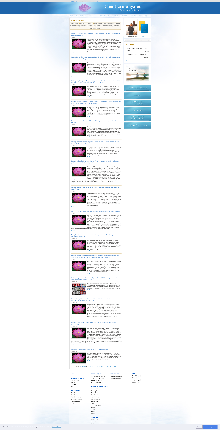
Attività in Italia (75, 393)
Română (130, 1)
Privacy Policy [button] (56, 427)
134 (102, 366)
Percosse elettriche (95, 28)
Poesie (92, 403)
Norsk (122, 1)
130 (93, 366)
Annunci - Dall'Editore (97, 382)
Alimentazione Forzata (86, 25)
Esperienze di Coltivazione (98, 376)
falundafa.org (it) (136, 376)
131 (95, 366)
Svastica (93, 413)
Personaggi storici (95, 391)
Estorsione (116, 25)
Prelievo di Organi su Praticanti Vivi (81, 26)
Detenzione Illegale (107, 25)
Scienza (93, 407)
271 (108, 366)
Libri (143, 36)
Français (85, 1)
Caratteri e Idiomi (95, 393)
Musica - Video (95, 401)
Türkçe (142, 1)
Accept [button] (210, 427)
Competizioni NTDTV (96, 405)
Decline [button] (199, 427)
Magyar (111, 1)
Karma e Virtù (94, 419)
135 (104, 366)
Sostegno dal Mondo (116, 376)
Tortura (82, 23)
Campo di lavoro (75, 23)
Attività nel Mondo (76, 397)
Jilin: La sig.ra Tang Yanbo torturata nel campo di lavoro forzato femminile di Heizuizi (96, 211)
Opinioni (93, 421)
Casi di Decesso (97, 25)
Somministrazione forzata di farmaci (100, 26)
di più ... (73, 52)
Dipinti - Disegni (95, 397)
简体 (73, 1)
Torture (73, 382)
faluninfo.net (135, 378)
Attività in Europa (75, 395)
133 (99, 366)
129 (90, 366)
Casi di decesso (75, 380)
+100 (115, 366)
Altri (72, 386)
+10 (111, 366)
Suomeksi (102, 1)
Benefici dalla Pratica (96, 380)
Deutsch (80, 1)
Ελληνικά (107, 1)
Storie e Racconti (95, 399)
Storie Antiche (94, 388)
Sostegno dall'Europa (116, 378)
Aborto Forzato (98, 23)
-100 (81, 366)
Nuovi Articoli (130, 44)
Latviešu (119, 1)
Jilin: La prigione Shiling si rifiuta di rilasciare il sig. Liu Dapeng (89, 349)
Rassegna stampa (75, 401)
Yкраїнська (147, 1)
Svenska (138, 1)
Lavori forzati (114, 26)
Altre (78, 25)
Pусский (134, 1)
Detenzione (74, 384)
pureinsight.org (136, 382)
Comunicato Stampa (76, 399)
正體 (71, 1)
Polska (126, 1)
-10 (85, 366)
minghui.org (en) (136, 380)
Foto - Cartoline (95, 395)
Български (89, 1)
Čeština (94, 1)
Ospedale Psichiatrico (109, 23)
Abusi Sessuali (89, 23)
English (76, 1)
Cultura (93, 409)
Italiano (115, 1)
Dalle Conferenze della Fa (97, 378)
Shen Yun (93, 411)
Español (98, 1)
